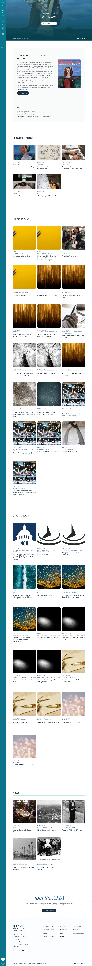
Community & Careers (49, 936)
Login (61, 933)
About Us (62, 926)
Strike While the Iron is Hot (22, 196)
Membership (63, 929)
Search (62, 936)
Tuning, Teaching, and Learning (23, 453)
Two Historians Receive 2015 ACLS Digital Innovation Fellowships (22, 639)
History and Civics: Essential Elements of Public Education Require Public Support (47, 258)
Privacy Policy (77, 926)
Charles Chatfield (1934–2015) (23, 765)
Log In (3, 959)
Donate (3, 963)
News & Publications (48, 940)
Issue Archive (20, 38)
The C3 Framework (19, 295)
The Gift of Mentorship (70, 256)
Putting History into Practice (46, 373)
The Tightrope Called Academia (48, 196)
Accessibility (76, 929)
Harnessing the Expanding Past (47, 451)
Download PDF (23, 93)
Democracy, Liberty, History (22, 256)
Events (45, 933)
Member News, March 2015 (46, 595)
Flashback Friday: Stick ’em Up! (72, 830)
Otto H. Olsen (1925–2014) (71, 722)
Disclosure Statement (79, 933)
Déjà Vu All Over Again (44, 554)
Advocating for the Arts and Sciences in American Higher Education (22, 597)
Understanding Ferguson (70, 451)
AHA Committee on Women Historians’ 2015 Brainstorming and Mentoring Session (24, 492)
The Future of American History (23, 167)
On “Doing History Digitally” (22, 722)
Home (14, 38)
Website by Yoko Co (79, 963)
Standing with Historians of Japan (48, 722)
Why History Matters (48, 926)
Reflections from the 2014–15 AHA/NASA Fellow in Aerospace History (24, 414)
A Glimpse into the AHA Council (48, 295)
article (26, 89)
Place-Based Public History (46, 830)
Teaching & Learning (48, 929)
